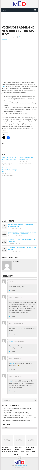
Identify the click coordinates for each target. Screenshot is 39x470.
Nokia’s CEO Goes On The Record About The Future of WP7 (9, 159)
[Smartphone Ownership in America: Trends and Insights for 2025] (31, 440)
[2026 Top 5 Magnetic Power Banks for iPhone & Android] (7, 440)
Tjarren (12, 346)
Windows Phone (22, 37)
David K (3, 37)
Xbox (28, 37)
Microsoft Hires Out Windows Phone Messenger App (9, 169)
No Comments (11, 236)
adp (11, 381)
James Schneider (7, 417)
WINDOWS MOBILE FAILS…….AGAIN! (20, 415)
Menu (4, 10)
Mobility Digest (21, 466)
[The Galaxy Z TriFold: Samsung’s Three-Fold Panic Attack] (19, 440)
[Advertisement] (20, 16)
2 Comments (11, 228)
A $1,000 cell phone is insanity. (20, 412)
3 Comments (11, 251)
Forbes (3, 86)
